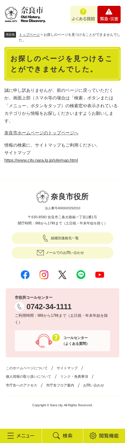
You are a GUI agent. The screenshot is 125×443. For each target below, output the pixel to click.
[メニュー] (21, 435)
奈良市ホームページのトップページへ (41, 132)
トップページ (29, 35)
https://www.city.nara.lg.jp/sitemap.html (41, 160)
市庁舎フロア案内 (60, 385)
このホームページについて (27, 368)
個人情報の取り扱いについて (28, 377)
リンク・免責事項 (74, 377)
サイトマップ (67, 368)
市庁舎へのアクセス (21, 385)
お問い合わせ (93, 385)
